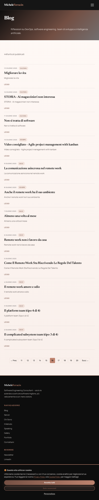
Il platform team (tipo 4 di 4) (22, 310)
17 (58, 360)
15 (46, 360)
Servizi (7, 415)
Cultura (23, 68)
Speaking (8, 428)
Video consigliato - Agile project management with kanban (41, 144)
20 (77, 360)
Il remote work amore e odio (22, 287)
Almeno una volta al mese (20, 216)
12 (28, 360)
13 (34, 360)
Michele (13, 5)
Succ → (85, 360)
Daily (21, 163)
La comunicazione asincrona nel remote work (32, 168)
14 (40, 360)
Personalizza (49, 494)
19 (71, 360)
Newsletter (8, 455)
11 (21, 360)
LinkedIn (7, 459)
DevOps (23, 140)
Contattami (9, 442)
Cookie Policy (54, 477)
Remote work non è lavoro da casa (25, 240)
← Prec (14, 360)
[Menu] (92, 5)
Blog (6, 410)
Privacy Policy (39, 477)
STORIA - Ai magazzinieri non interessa (29, 97)
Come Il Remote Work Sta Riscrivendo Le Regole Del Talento (43, 263)
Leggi (6, 84)
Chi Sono (8, 419)
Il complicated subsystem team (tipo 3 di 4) (31, 334)
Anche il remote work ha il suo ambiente (29, 192)
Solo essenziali (49, 488)
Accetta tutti (49, 483)
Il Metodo (8, 424)
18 (65, 360)
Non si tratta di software (19, 120)
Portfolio (8, 437)
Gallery (7, 433)
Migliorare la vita (15, 73)
